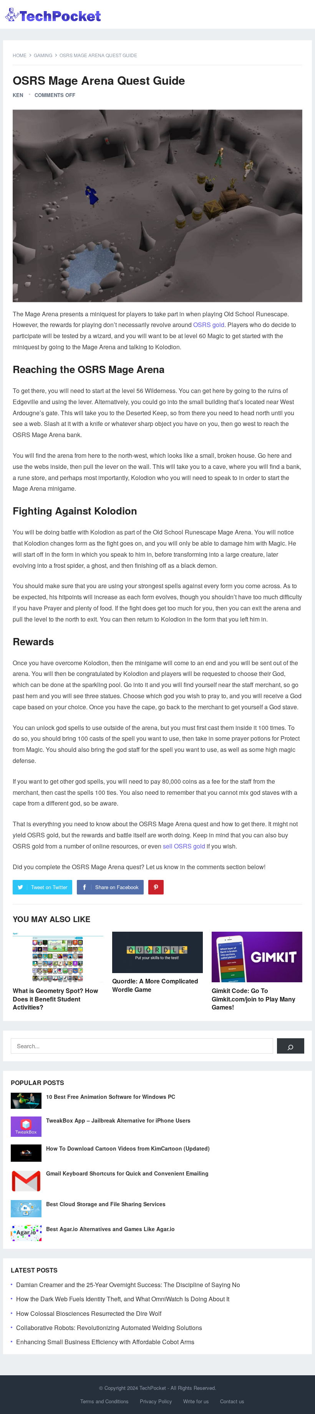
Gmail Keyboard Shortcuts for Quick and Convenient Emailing (127, 1173)
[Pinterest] (156, 887)
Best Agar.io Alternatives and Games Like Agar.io (110, 1229)
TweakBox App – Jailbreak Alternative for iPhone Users (118, 1120)
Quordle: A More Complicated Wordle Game (155, 985)
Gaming (43, 55)
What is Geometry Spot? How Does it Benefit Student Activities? (55, 998)
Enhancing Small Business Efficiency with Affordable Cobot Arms (105, 1341)
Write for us (196, 1401)
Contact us (232, 1401)
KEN (18, 95)
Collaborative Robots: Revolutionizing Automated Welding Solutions (109, 1327)
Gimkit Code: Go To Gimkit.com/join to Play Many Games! (253, 998)
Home (20, 55)
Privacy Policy (156, 1401)
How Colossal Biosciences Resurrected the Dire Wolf (88, 1313)
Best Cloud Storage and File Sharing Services (106, 1204)
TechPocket (152, 1387)
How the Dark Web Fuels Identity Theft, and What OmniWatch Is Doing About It (122, 1298)
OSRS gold (208, 324)
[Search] (290, 1046)
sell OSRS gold (184, 846)
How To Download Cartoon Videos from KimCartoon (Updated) (128, 1148)
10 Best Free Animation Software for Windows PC (110, 1096)
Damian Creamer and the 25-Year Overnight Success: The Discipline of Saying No (128, 1284)
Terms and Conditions (104, 1401)
